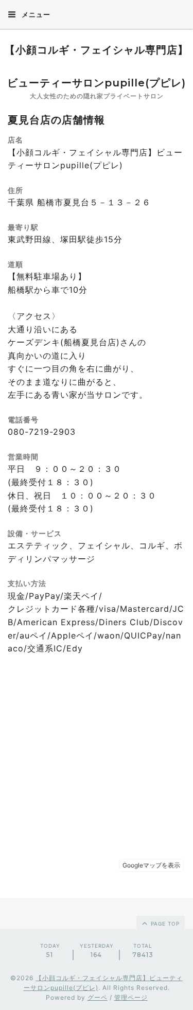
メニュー (35, 14)
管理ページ (131, 997)
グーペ (97, 997)
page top (164, 923)
